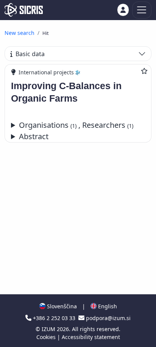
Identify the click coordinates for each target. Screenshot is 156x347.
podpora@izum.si (107, 318)
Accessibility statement (91, 337)
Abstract (33, 136)
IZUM (49, 329)
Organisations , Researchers (76, 125)
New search (19, 32)
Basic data (30, 54)
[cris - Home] (24, 10)
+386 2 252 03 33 (54, 318)
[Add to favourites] (144, 71)
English (107, 306)
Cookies (46, 337)
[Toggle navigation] (141, 10)
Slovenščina (61, 306)
